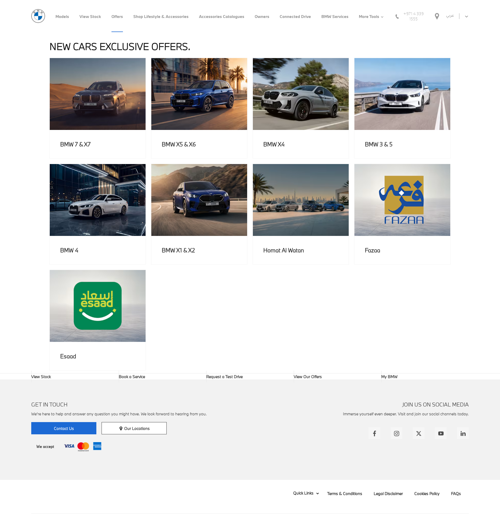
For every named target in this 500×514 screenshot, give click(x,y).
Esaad (68, 356)
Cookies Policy (427, 493)
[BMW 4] (98, 200)
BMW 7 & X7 (75, 144)
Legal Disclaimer (388, 493)
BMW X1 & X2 (178, 250)
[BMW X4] (301, 94)
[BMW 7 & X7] (98, 94)
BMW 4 (69, 250)
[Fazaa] (402, 200)
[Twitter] (418, 433)
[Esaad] (98, 306)
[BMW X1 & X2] (199, 200)
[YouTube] (441, 433)
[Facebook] (374, 433)
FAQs (456, 493)
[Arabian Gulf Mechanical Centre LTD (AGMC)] (38, 16)
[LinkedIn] (463, 433)
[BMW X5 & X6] (199, 94)
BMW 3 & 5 (378, 144)
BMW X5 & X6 (179, 144)
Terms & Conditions (344, 493)
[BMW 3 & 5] (402, 94)
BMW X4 (274, 144)
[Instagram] (396, 433)
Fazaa (372, 250)
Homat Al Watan (283, 250)
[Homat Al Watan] (301, 200)
